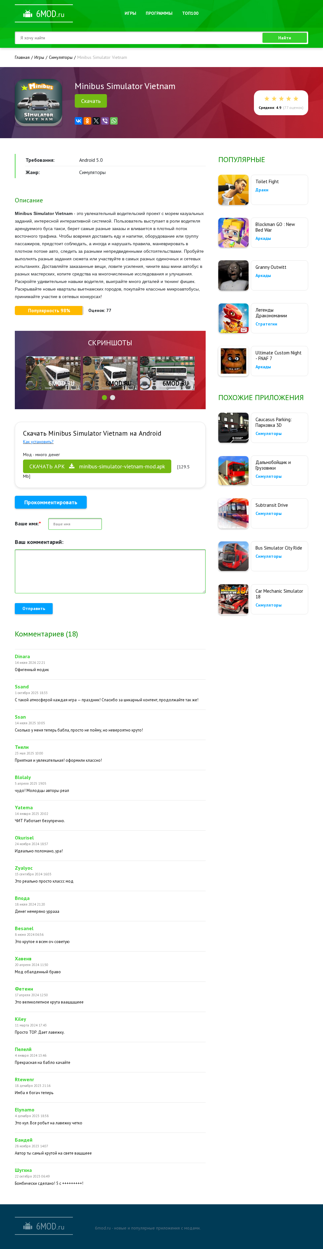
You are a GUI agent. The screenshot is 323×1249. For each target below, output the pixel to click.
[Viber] (105, 121)
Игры (130, 13)
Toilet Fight (267, 181)
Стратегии (266, 324)
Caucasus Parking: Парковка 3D (273, 422)
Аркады (263, 238)
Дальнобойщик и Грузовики (273, 465)
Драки (261, 190)
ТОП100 (190, 13)
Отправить (33, 608)
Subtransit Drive (271, 505)
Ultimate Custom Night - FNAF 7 (278, 355)
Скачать (91, 101)
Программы (159, 13)
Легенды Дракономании (271, 313)
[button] (104, 397)
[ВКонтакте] (78, 121)
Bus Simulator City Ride (278, 548)
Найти (284, 38)
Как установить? (38, 441)
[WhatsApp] (114, 121)
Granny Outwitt (270, 267)
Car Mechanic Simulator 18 (279, 594)
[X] (96, 121)
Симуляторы (268, 433)
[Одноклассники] (87, 121)
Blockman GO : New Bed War (275, 227)
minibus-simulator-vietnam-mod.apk (97, 466)
